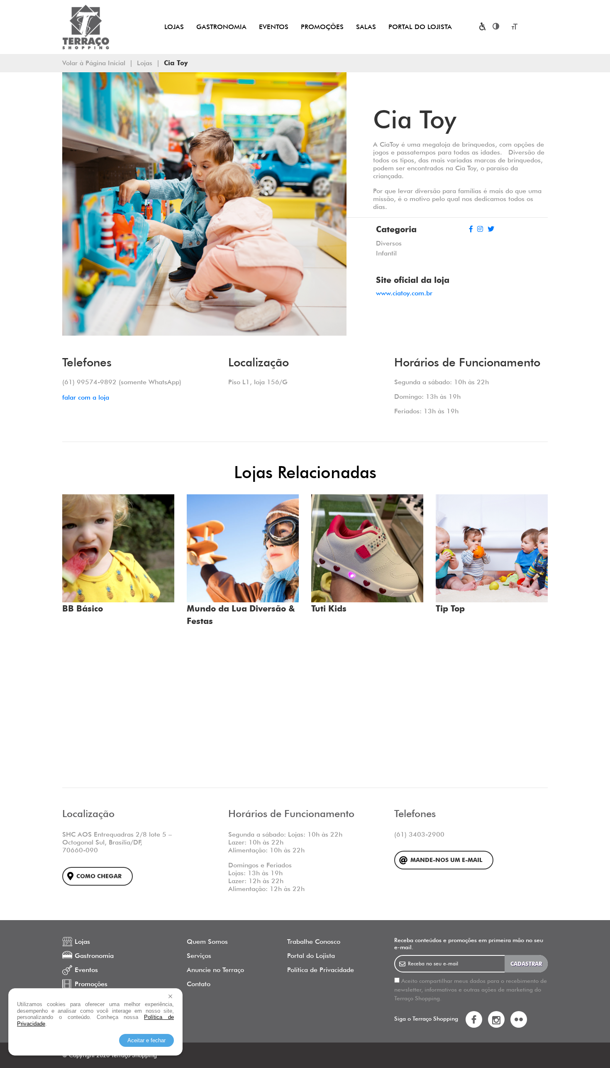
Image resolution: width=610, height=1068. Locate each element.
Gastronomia (221, 27)
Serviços (199, 956)
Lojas (174, 27)
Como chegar (99, 876)
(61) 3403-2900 (419, 834)
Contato (198, 984)
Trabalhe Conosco (313, 941)
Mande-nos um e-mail (446, 860)
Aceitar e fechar (146, 1040)
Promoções (322, 27)
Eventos (273, 27)
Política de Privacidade (320, 970)
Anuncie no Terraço (215, 970)
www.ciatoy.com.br (404, 293)
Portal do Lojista (420, 27)
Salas (366, 27)
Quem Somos (207, 941)
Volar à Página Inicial (93, 63)
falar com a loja (85, 397)
